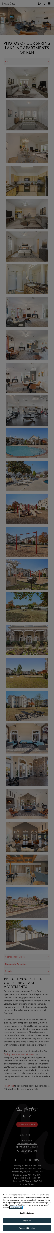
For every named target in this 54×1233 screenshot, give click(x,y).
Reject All (27, 1220)
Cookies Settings (27, 1213)
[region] (27, 1210)
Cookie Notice (16, 1208)
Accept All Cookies (27, 1228)
